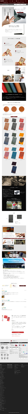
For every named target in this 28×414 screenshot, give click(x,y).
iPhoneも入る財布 (2, 376)
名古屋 (24, 4)
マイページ (15, 369)
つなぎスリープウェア (2, 398)
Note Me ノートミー (2, 404)
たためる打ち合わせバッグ (2, 403)
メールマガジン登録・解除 (17, 370)
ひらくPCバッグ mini (2, 389)
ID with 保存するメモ (2, 382)
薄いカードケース (2, 379)
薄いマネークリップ (2, 370)
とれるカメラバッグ (2, 392)
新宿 (16, 4)
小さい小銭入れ (1, 371)
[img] (3, 290)
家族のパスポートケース (2, 377)
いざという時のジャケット (2, 397)
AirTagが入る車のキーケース (3, 372)
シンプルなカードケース (2, 378)
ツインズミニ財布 (2, 375)
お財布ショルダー (2, 383)
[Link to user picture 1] (3, 296)
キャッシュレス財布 (2, 369)
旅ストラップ (1, 384)
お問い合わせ (15, 371)
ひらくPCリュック (2, 391)
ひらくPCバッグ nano (2, 390)
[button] (11, 285)
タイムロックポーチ (2, 385)
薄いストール (1, 399)
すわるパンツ (1, 396)
